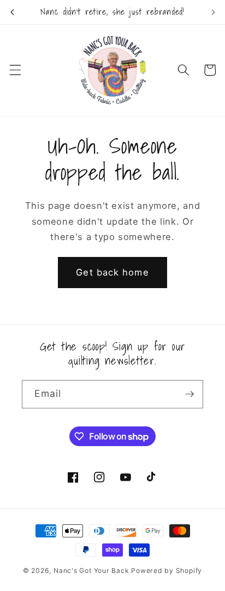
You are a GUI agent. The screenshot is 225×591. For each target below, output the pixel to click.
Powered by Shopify (166, 570)
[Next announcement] (213, 12)
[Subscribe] (189, 394)
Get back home (112, 272)
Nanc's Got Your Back (91, 570)
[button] (15, 70)
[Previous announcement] (12, 12)
